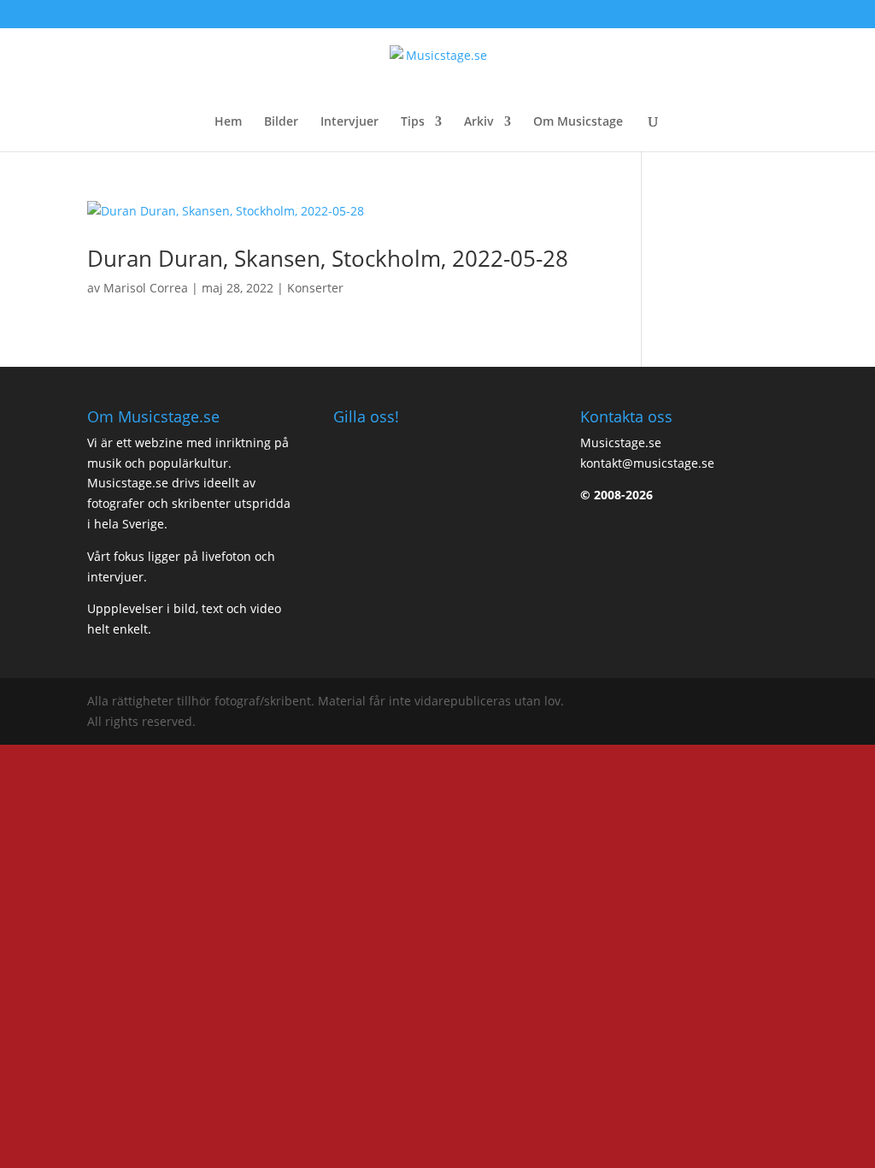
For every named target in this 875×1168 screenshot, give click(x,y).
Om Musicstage (578, 122)
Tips (413, 122)
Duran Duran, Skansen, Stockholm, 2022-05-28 (327, 258)
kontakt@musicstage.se (647, 463)
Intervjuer (349, 122)
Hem (228, 122)
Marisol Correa (145, 288)
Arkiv (479, 122)
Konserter (315, 288)
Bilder (281, 122)
